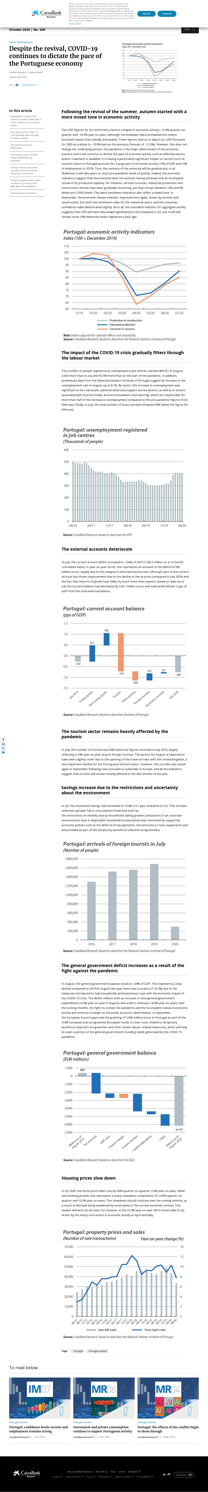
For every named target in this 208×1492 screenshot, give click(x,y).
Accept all (167, 14)
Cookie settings (75, 23)
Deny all (146, 14)
